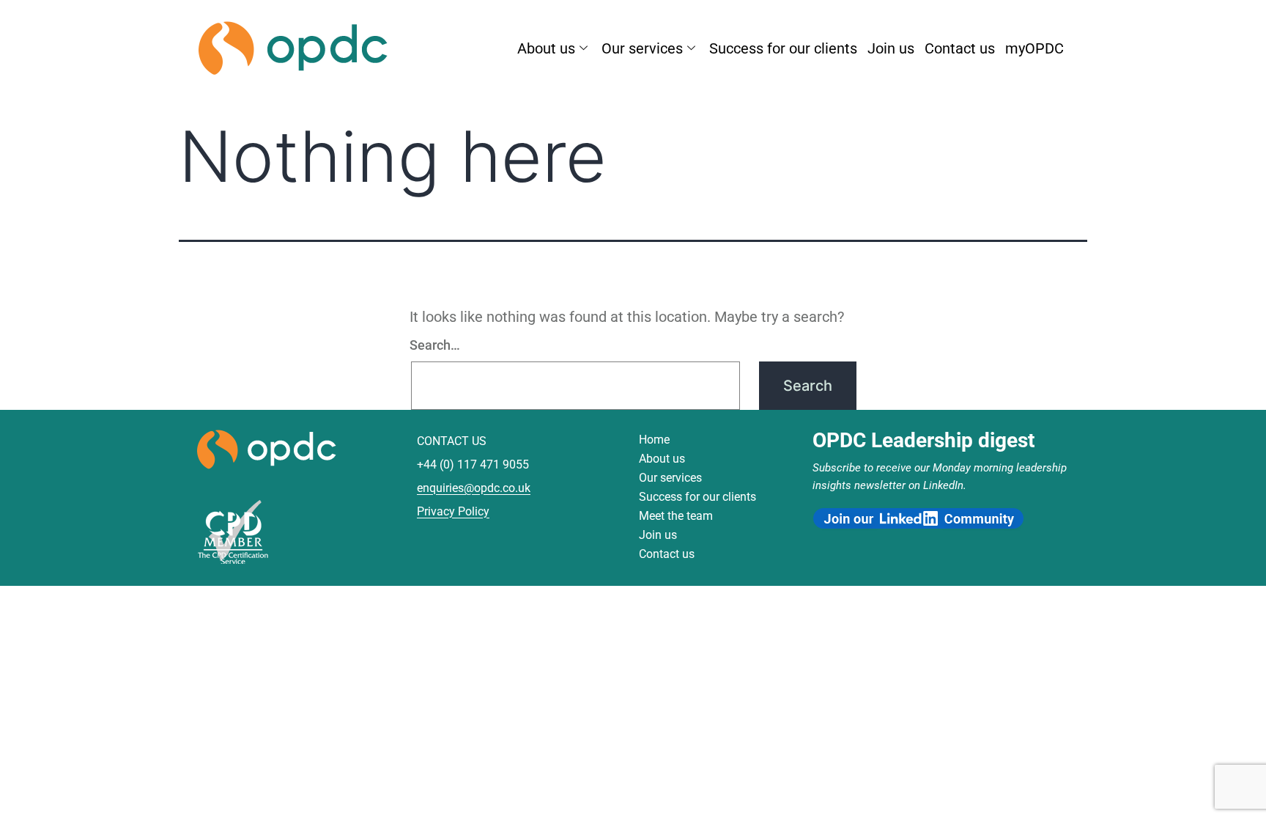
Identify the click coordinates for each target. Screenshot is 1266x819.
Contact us (960, 48)
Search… (435, 345)
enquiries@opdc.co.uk (473, 488)
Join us (890, 48)
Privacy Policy (453, 511)
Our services (642, 48)
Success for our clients (783, 48)
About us (546, 48)
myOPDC (1034, 48)
